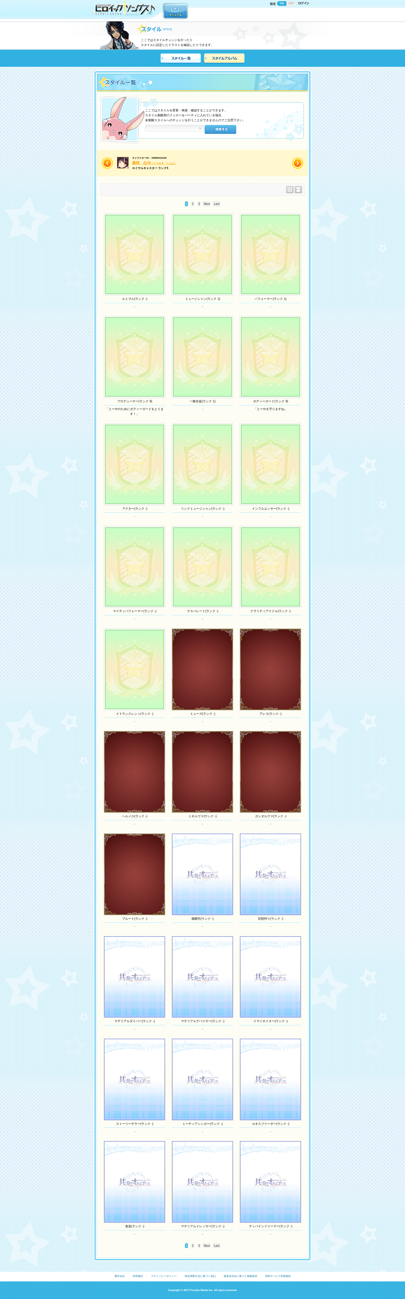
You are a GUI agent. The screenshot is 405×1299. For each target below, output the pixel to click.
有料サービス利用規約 (278, 1276)
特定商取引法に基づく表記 (200, 1276)
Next (207, 204)
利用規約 (138, 1276)
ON (282, 3)
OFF (291, 3)
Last (217, 204)
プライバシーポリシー (164, 1276)
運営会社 (119, 1276)
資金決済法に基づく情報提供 (240, 1276)
